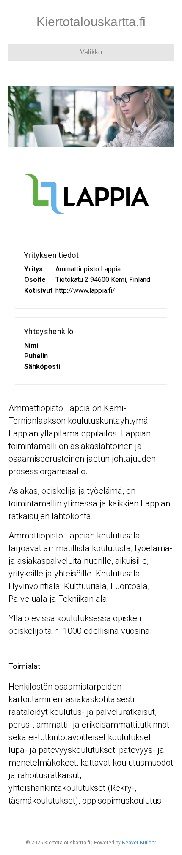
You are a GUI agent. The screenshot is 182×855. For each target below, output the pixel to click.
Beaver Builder (139, 843)
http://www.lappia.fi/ (85, 291)
